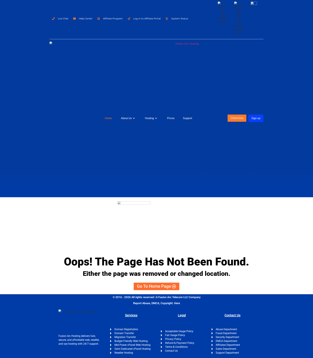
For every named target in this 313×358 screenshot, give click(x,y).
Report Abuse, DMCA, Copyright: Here (156, 303)
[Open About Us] (134, 118)
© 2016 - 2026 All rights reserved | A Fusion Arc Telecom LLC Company (157, 297)
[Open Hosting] (156, 118)
